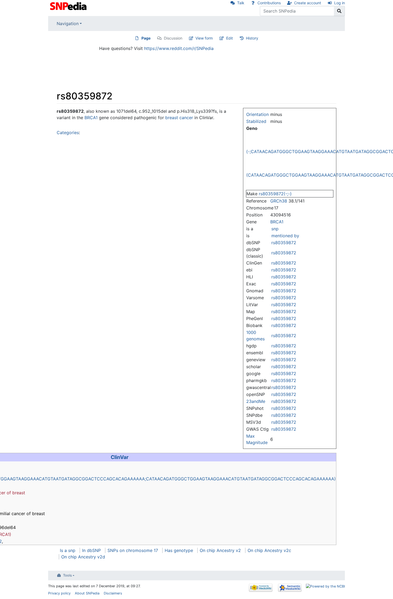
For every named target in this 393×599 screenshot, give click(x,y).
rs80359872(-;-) (275, 193)
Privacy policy (59, 593)
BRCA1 (276, 221)
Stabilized (256, 121)
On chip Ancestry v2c (269, 550)
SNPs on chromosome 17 (132, 550)
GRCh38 (278, 201)
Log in (339, 3)
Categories (68, 132)
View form (204, 38)
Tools (67, 575)
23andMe (255, 401)
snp (275, 228)
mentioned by (285, 235)
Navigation (68, 23)
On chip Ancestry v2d (83, 556)
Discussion (173, 38)
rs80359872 (283, 242)
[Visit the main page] (69, 5)
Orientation (257, 114)
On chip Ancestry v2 (220, 550)
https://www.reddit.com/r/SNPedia (179, 48)
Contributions (269, 3)
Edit (229, 38)
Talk (240, 3)
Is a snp (67, 550)
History (252, 38)
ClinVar (120, 457)
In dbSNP (91, 550)
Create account (307, 3)
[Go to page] (339, 11)
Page (146, 38)
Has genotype (179, 550)
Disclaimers (113, 593)
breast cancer (179, 117)
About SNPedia (87, 593)
